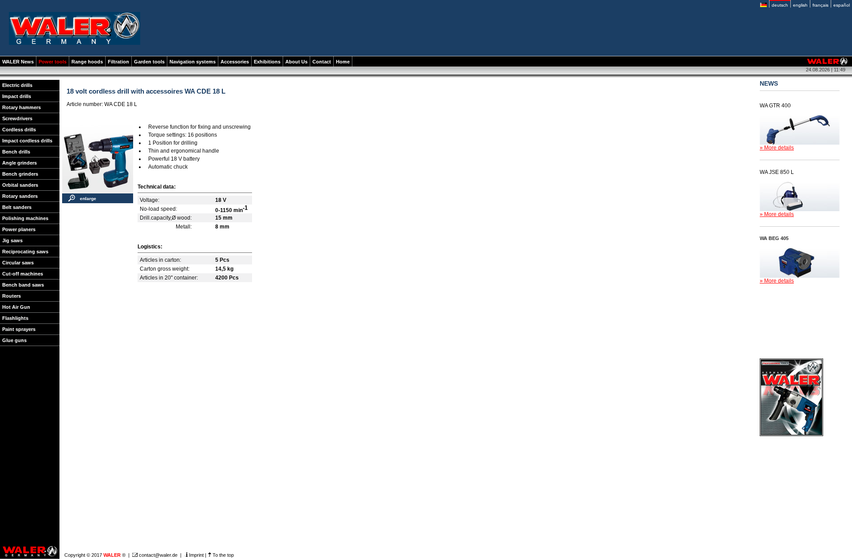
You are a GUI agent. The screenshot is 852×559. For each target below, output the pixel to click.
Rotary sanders (20, 196)
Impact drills (16, 96)
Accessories (235, 61)
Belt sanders (17, 207)
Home (343, 61)
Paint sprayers (19, 329)
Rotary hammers (21, 107)
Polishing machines (25, 218)
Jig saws (12, 240)
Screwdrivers (17, 118)
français (820, 5)
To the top (222, 555)
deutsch (780, 5)
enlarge (88, 198)
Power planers (19, 229)
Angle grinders (19, 162)
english (800, 5)
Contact (321, 61)
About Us (296, 61)
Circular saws (18, 262)
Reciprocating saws (25, 251)
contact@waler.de (158, 555)
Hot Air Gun (16, 307)
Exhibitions (267, 61)
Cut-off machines (22, 273)
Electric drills (17, 85)
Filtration (118, 61)
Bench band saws (23, 284)
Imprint (196, 555)
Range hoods (87, 61)
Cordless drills (19, 129)
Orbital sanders (20, 185)
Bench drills (16, 151)
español (841, 5)
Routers (11, 296)
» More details (777, 148)
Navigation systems (193, 61)
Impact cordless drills (27, 140)
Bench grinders (20, 174)
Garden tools (149, 61)
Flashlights (15, 318)
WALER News (18, 61)
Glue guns (14, 340)
